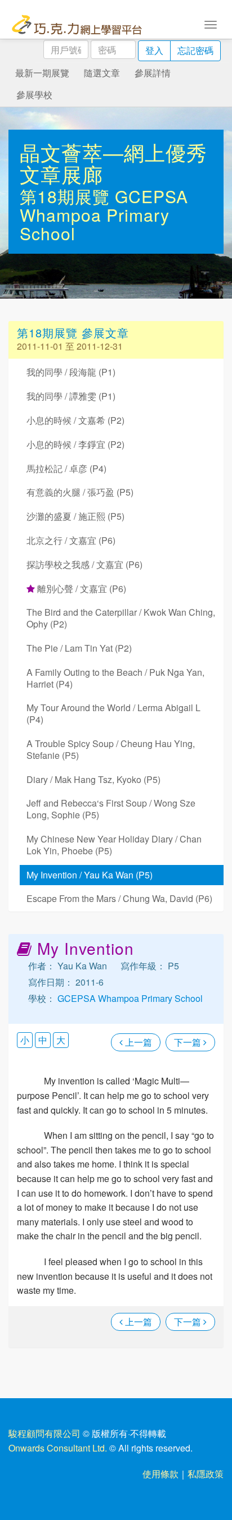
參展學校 (34, 94)
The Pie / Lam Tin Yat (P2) (79, 648)
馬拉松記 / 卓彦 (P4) (66, 468)
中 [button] (42, 1039)
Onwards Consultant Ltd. (57, 1447)
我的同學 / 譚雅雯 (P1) (70, 396)
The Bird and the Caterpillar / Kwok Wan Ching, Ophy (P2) (120, 618)
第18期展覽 (67, 196)
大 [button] (60, 1039)
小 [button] (24, 1039)
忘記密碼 (195, 50)
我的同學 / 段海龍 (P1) (70, 371)
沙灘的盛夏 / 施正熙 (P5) (75, 516)
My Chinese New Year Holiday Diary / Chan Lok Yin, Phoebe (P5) (114, 844)
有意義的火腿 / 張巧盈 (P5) (79, 492)
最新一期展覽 (42, 72)
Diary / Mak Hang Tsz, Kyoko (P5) (93, 779)
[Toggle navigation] (210, 23)
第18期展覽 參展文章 (73, 332)
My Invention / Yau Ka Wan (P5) (89, 874)
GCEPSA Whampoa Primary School (104, 214)
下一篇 (188, 1042)
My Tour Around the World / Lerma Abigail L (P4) (113, 713)
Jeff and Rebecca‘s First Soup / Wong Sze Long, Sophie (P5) (110, 808)
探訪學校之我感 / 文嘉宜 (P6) (84, 564)
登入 (154, 50)
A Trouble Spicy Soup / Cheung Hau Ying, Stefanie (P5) (110, 749)
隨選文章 (102, 72)
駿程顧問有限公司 (44, 1433)
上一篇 (137, 1042)
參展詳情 (153, 72)
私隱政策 (206, 1473)
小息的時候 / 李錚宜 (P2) (75, 444)
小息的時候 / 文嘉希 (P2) (75, 420)
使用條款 (160, 1473)
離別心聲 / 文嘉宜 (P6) (80, 588)
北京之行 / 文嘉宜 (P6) (70, 540)
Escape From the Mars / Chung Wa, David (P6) (119, 898)
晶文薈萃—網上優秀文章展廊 (113, 163)
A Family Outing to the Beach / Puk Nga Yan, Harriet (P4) (115, 678)
